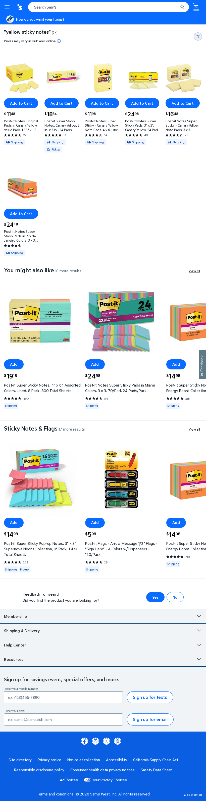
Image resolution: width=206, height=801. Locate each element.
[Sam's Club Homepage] (20, 7)
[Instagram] (95, 741)
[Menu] (8, 7)
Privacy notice (49, 759)
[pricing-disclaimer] (59, 41)
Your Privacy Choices (109, 780)
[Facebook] (84, 741)
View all (194, 271)
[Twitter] (107, 741)
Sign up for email (150, 719)
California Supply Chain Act (155, 759)
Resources (13, 659)
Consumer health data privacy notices (102, 770)
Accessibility (116, 759)
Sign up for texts (150, 697)
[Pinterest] (118, 741)
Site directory (20, 759)
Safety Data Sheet (157, 770)
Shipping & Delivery (22, 630)
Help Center (15, 645)
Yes (155, 597)
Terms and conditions (55, 794)
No (175, 597)
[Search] (182, 7)
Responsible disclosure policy (39, 770)
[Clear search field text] (176, 7)
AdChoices (69, 780)
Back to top (194, 794)
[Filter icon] (198, 36)
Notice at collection (83, 759)
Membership (15, 616)
